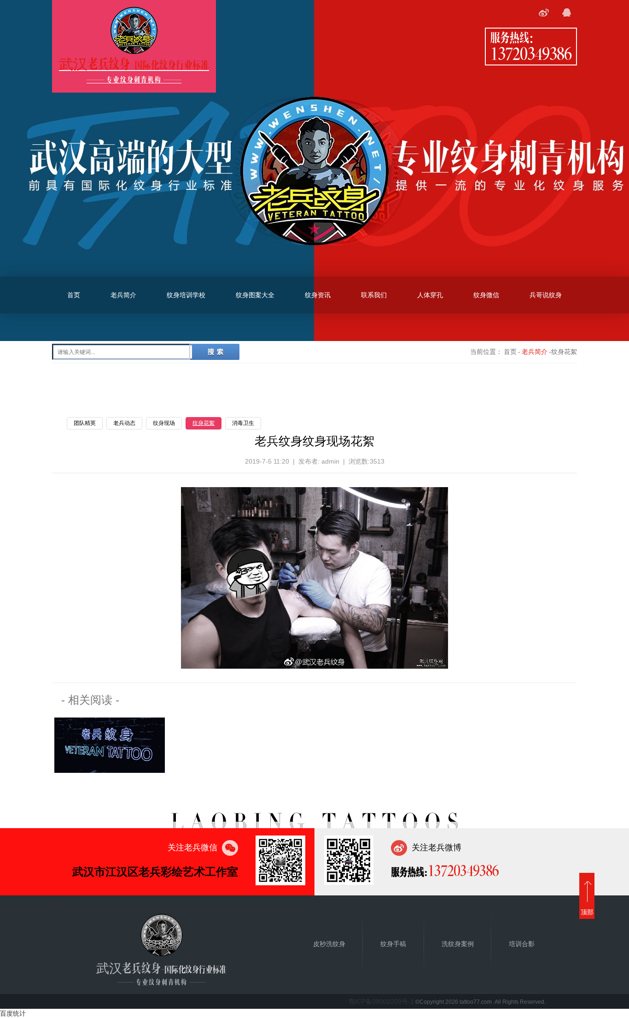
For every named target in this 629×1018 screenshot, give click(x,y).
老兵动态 (124, 423)
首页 (73, 295)
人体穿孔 (430, 295)
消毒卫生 (243, 423)
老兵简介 (123, 295)
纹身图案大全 (255, 295)
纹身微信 (486, 295)
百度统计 (13, 1013)
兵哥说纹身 (546, 295)
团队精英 (85, 423)
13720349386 (530, 53)
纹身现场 (164, 423)
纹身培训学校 (186, 295)
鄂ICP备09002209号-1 (381, 1001)
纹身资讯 (318, 295)
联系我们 (374, 295)
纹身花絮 (203, 423)
